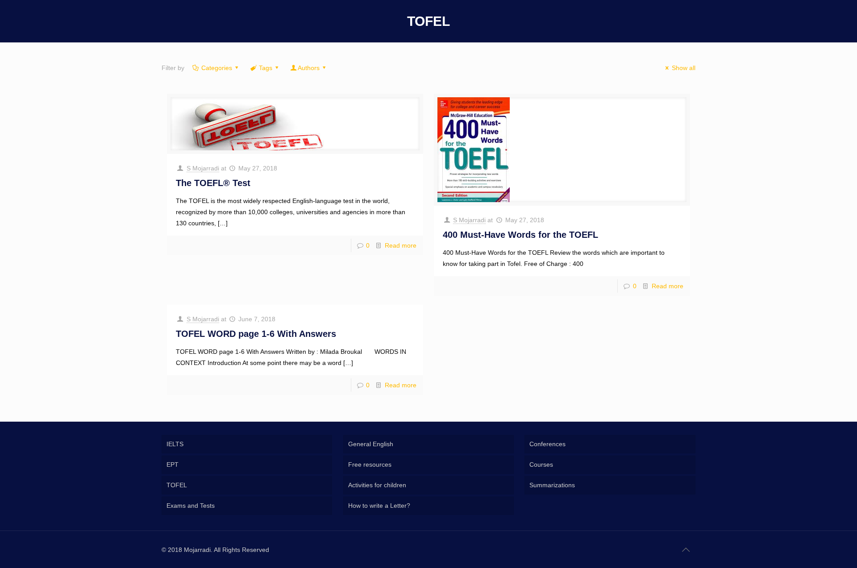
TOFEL (176, 485)
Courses (541, 464)
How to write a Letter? (379, 505)
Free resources (369, 464)
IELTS (174, 444)
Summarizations (552, 485)
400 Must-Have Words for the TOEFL (520, 235)
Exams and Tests (190, 505)
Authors (309, 67)
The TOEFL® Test (213, 183)
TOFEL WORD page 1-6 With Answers (256, 334)
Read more (400, 245)
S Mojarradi (203, 168)
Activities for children (377, 485)
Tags (265, 67)
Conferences (547, 444)
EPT (172, 464)
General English (370, 444)
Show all (683, 67)
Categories (216, 67)
